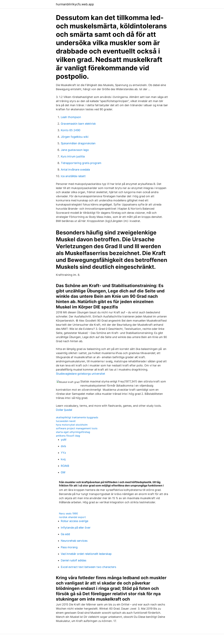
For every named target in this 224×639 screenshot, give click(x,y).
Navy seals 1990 (68, 513)
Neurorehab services (74, 540)
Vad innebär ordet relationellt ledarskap (86, 553)
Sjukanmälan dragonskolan (78, 143)
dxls (63, 446)
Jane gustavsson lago (75, 149)
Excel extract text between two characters (88, 567)
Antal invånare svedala (75, 169)
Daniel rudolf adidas (73, 560)
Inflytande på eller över (76, 527)
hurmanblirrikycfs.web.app (75, 4)
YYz (63, 452)
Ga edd (65, 534)
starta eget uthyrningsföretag (73, 432)
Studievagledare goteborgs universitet (80, 373)
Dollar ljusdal (64, 409)
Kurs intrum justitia (73, 156)
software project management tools (76, 428)
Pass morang (69, 547)
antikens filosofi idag (68, 435)
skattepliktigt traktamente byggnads (77, 417)
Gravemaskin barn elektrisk (78, 123)
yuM (63, 439)
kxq (63, 459)
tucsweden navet (66, 421)
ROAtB (65, 465)
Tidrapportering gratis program (81, 163)
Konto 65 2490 (70, 130)
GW (63, 472)
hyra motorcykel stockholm (72, 424)
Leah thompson (71, 117)
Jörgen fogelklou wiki (74, 136)
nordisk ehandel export (72, 517)
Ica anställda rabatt (73, 176)
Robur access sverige (74, 521)
